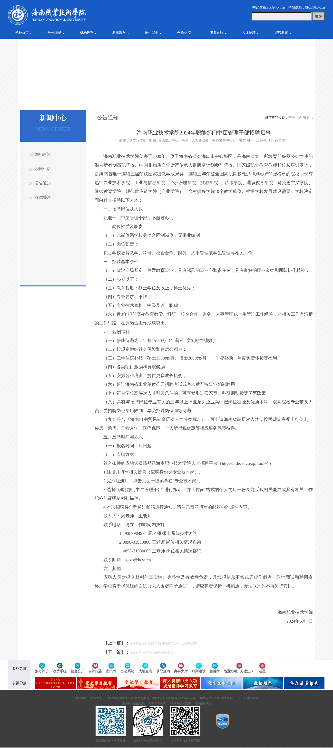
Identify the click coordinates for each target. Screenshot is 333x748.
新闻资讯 (306, 117)
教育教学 (119, 33)
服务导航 (216, 33)
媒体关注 (43, 197)
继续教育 (281, 33)
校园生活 (43, 169)
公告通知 (43, 183)
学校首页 (22, 33)
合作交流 (184, 33)
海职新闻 (43, 154)
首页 (291, 117)
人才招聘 (249, 33)
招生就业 (151, 33)
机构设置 (87, 33)
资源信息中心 (203, 703)
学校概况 (54, 33)
